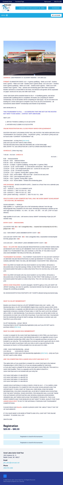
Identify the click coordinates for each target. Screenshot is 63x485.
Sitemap (22, 481)
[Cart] (47, 15)
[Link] (6, 8)
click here (26, 140)
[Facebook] (5, 476)
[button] (57, 43)
